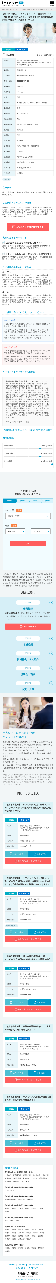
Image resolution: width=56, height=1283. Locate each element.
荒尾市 (20, 1230)
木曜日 (27, 1208)
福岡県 (7, 1248)
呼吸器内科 (17, 1175)
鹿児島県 (41, 1248)
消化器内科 (37, 1175)
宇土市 (14, 1233)
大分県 (27, 1248)
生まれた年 (9, 510)
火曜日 (14, 1208)
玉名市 (34, 1230)
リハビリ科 (25, 1181)
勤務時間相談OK (11, 1199)
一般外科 (34, 1178)
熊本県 (41, 9)
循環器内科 (27, 1175)
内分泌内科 (17, 1178)
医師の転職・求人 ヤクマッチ (11, 9)
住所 (7, 526)
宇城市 (28, 1233)
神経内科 (45, 1175)
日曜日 (7, 1212)
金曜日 (34, 1208)
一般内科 (8, 1175)
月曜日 (7, 1208)
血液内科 (8, 1178)
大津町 (27, 1236)
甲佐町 (7, 1239)
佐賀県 (14, 1248)
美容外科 (8, 1181)
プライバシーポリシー (36, 1265)
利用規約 (21, 1265)
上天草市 (21, 1233)
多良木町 (21, 1239)
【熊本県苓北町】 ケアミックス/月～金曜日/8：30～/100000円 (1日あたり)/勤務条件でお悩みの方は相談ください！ (28, 807)
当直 (17, 1221)
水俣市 (27, 1230)
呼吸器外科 (43, 1178)
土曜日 (40, 1208)
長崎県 (20, 1248)
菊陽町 (34, 1236)
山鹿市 (40, 1230)
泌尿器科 (16, 1181)
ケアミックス (9, 1190)
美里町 (14, 1236)
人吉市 (14, 1230)
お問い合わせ (20, 1268)
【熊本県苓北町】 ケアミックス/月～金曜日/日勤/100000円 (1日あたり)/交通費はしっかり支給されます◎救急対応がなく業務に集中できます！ (27, 881)
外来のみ (21, 1199)
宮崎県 (34, 1248)
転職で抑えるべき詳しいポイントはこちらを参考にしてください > (29, 430)
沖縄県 (7, 1251)
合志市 (7, 1236)
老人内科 (26, 1178)
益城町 (40, 1236)
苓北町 (48, 9)
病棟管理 (30, 1199)
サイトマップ (33, 1268)
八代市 (7, 1230)
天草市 (42, 1233)
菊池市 (7, 1233)
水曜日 (20, 1208)
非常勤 (35, 9)
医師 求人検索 (26, 9)
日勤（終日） (9, 1221)
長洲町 (20, 1236)
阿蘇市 (35, 1233)
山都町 (14, 1239)
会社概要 (12, 1265)
